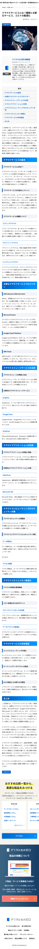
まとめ (7, 121)
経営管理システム (10, 813)
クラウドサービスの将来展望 (14, 117)
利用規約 (26, 930)
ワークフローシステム (11, 809)
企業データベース (10, 820)
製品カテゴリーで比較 (16, 2)
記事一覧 (26, 2)
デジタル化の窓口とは (13, 926)
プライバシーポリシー (26, 934)
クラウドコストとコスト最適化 (15, 114)
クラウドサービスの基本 (13, 93)
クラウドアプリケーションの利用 (16, 104)
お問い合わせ (8, 938)
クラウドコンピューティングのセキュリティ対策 (20, 109)
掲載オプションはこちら (19, 898)
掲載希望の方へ (34, 2)
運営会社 (32, 938)
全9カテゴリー (19, 825)
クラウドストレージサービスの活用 (16, 100)
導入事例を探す (5, 2)
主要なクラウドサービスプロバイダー (17, 96)
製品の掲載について (21, 938)
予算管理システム (10, 816)
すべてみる (19, 836)
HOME (4, 7)
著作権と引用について (11, 934)
